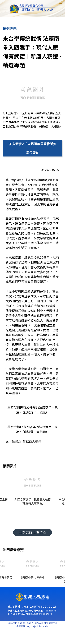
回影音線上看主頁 (32, 532)
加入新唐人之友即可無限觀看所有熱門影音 (32, 148)
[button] (32, 494)
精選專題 (10, 28)
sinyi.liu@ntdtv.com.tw (38, 626)
